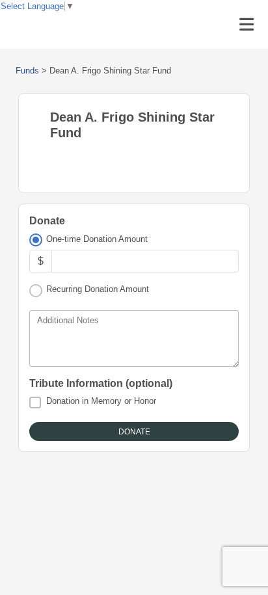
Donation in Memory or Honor (101, 401)
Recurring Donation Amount (97, 289)
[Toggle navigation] (246, 24)
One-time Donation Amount (97, 239)
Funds (27, 70)
